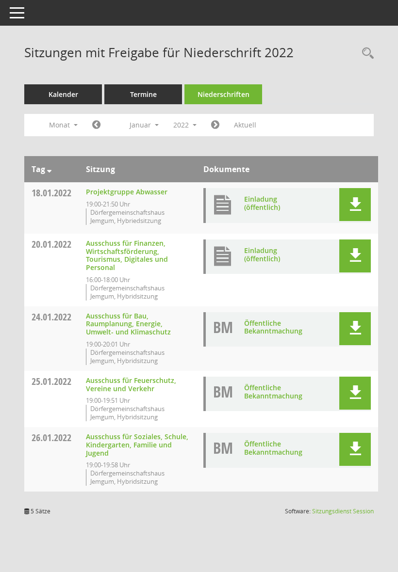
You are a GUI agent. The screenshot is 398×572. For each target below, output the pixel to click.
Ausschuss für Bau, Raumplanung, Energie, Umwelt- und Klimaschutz (128, 324)
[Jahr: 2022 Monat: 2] (215, 125)
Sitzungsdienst (343, 511)
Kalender (63, 94)
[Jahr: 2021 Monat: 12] (96, 125)
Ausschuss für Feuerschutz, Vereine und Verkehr (131, 384)
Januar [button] (141, 124)
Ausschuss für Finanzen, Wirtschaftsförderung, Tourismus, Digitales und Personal (127, 255)
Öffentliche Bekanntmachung (273, 327)
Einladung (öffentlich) (262, 203)
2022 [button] (182, 124)
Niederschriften (223, 94)
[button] (355, 204)
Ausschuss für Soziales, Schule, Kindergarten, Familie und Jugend (137, 445)
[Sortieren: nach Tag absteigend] (49, 169)
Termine (143, 94)
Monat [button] (60, 124)
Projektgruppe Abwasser (126, 191)
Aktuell (245, 124)
